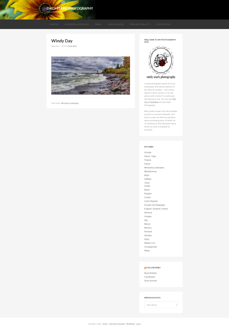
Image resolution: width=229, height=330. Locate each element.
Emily (105, 324)
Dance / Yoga (150, 156)
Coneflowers (149, 276)
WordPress (130, 324)
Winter (147, 250)
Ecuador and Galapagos (154, 204)
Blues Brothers (150, 273)
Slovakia (148, 235)
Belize (147, 189)
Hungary (148, 216)
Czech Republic (151, 201)
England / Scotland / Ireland (156, 208)
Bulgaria (147, 193)
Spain (146, 239)
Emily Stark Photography (70, 8)
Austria (147, 185)
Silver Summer (150, 280)
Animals (147, 152)
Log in (138, 324)
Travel (147, 182)
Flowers (147, 160)
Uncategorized (150, 246)
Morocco (148, 227)
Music (146, 175)
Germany (148, 212)
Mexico (147, 223)
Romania (148, 231)
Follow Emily (153, 267)
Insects (147, 163)
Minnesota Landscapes (70, 103)
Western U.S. (150, 243)
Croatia (147, 197)
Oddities (147, 179)
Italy (146, 220)
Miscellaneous (150, 171)
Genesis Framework (117, 324)
